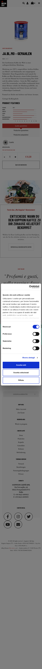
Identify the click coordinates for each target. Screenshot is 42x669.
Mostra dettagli (28, 358)
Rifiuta (21, 380)
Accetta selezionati (21, 373)
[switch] (36, 334)
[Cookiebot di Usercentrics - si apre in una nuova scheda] (29, 286)
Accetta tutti (21, 365)
